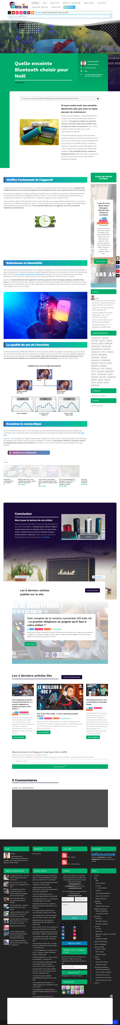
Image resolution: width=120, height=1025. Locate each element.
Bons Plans (95, 346)
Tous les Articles (100, 883)
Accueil (35, 3)
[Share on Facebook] (118, 267)
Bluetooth (99, 74)
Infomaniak (101, 857)
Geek (92, 76)
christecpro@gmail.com (75, 895)
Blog (45, 3)
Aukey (94, 343)
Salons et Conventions (100, 941)
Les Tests (47, 629)
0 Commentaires (20, 82)
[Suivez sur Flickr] (74, 934)
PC (102, 368)
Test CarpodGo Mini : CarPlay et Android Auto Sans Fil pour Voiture (19, 907)
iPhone (102, 363)
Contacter (56, 7)
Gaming (110, 352)
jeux (109, 363)
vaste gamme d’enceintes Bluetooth (29, 274)
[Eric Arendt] (82, 992)
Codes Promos (96, 349)
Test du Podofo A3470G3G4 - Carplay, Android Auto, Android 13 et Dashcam (19, 943)
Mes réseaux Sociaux (102, 962)
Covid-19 (96, 983)
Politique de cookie (101, 964)
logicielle (94, 365)
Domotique (95, 352)
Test (94, 379)
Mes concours (100, 951)
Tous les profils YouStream (103, 972)
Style (110, 374)
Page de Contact (74, 943)
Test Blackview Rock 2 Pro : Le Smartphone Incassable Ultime (97, 702)
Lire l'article (19, 737)
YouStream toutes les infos (103, 980)
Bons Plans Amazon (101, 921)
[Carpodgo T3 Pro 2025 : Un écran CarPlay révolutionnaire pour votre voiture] (56, 476)
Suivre (68, 923)
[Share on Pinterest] (118, 271)
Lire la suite (100, 273)
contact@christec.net (74, 888)
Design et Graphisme (72, 3)
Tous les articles (92, 590)
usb (93, 382)
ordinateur (95, 368)
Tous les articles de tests (71, 677)
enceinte (87, 76)
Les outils (101, 3)
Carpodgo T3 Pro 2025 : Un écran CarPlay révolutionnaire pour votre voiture (19, 878)
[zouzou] (68, 987)
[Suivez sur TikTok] (17, 12)
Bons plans (89, 3)
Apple (102, 340)
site (93, 374)
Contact (96, 957)
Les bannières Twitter (102, 913)
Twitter (107, 379)
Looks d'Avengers (102, 220)
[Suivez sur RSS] (32, 12)
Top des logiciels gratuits (103, 893)
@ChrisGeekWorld (92, 64)
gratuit (104, 357)
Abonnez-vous (59, 767)
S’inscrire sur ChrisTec (102, 896)
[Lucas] (77, 992)
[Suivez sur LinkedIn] (63, 938)
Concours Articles (101, 954)
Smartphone (101, 374)
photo (108, 368)
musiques (98, 76)
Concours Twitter (40, 7)
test (39, 632)
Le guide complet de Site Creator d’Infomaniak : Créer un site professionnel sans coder (102, 315)
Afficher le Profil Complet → (12, 862)
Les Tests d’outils (102, 888)
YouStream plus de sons (103, 975)
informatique (105, 360)
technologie (111, 377)
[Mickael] (73, 992)
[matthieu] (82, 987)
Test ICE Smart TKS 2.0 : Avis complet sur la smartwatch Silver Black (19, 885)
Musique (103, 365)
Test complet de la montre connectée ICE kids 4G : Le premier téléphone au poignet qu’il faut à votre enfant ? (103, 303)
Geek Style (54, 3)
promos (100, 371)
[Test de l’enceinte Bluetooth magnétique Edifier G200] (36, 476)
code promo (106, 346)
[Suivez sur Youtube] (13, 12)
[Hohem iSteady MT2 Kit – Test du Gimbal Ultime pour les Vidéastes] (77, 476)
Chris (97, 61)
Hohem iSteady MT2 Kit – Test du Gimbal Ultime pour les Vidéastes (76, 481)
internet (94, 363)
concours (106, 349)
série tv (103, 377)
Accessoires (88, 74)
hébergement (95, 859)
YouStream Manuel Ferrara (18, 926)
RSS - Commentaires (73, 864)
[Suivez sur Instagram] (21, 12)
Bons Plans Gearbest (102, 924)
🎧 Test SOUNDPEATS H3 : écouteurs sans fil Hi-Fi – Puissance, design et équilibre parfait (45, 952)
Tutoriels (98, 890)
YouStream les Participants (103, 977)
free (103, 352)
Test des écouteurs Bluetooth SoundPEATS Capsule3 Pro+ (12, 481)
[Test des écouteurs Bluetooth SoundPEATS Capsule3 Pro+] (15, 476)
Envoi (74, 918)
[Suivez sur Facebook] (24, 12)
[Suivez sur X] (9, 12)
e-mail (45, 755)
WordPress (95, 385)
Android (94, 340)
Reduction (109, 371)
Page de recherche (101, 899)
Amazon (105, 338)
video (99, 382)
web (106, 382)
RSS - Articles (71, 857)
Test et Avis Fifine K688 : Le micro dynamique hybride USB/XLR (18, 900)
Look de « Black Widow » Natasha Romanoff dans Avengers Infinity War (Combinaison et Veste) (103, 201)
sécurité (94, 377)
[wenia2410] (64, 992)
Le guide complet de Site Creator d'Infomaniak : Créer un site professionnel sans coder (19, 914)
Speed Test (99, 931)
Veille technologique (100, 944)
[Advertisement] (60, 1011)
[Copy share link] (118, 258)
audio (109, 340)
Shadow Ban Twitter (101, 939)
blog (94, 74)
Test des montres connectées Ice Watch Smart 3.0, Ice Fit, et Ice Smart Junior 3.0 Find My (19, 921)
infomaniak (95, 360)
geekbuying (102, 354)
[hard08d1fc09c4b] (64, 987)
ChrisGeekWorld (74, 884)
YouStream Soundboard (101, 967)
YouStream (69, 7)
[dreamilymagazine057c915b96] (77, 987)
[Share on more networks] (118, 275)
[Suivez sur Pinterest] (28, 12)
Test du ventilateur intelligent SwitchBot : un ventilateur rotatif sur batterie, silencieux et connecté (45, 964)
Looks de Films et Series (103, 906)
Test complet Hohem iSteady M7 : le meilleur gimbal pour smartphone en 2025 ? (45, 985)
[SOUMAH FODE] (73, 987)
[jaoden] (68, 992)
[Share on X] (118, 262)
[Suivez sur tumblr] (63, 930)
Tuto (100, 379)
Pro (93, 371)
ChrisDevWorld (70, 886)
